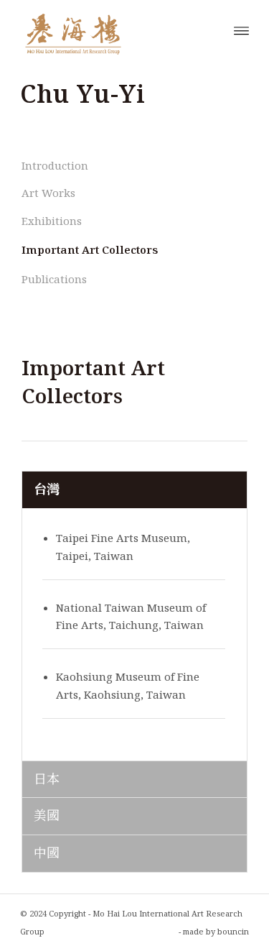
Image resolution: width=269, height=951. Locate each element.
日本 (47, 778)
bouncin (233, 931)
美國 (47, 815)
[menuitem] (241, 29)
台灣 (47, 488)
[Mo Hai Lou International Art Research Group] (111, 29)
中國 (47, 852)
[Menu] (241, 29)
